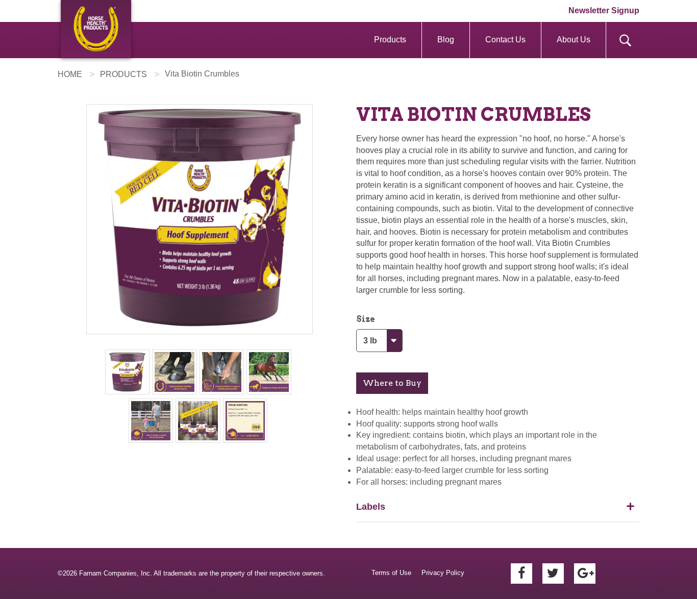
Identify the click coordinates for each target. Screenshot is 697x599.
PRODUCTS (123, 74)
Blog (445, 39)
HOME (70, 74)
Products (390, 39)
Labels (370, 507)
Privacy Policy (442, 573)
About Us (573, 39)
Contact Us (505, 39)
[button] (392, 383)
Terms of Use (391, 573)
